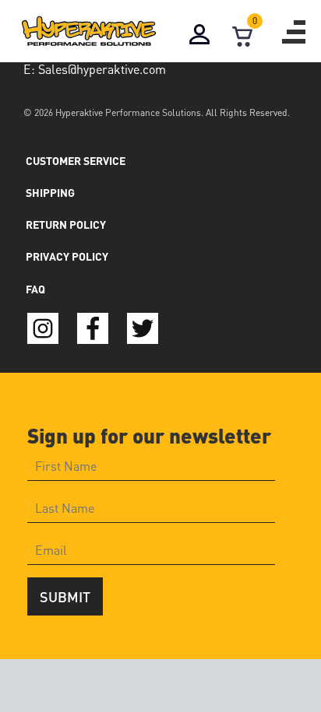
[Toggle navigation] (293, 32)
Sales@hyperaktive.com (102, 69)
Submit (65, 596)
